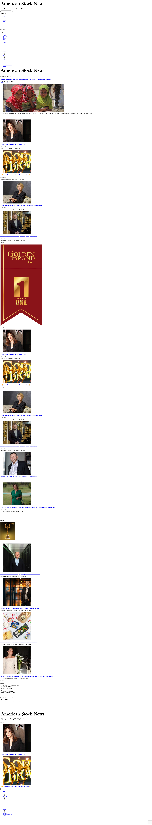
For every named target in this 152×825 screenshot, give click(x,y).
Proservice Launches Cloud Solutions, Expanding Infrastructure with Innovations (20, 574)
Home (4, 41)
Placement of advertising (7, 65)
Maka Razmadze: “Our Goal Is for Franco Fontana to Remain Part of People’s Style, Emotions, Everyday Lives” (28, 507)
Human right (2, 82)
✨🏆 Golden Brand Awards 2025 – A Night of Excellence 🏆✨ (16, 174)
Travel (4, 21)
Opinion (4, 15)
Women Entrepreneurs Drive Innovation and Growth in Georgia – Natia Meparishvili (21, 205)
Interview (4, 18)
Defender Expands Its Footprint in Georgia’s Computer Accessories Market (18, 476)
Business (4, 16)
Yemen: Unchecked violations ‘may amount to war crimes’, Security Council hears (25, 79)
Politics (4, 20)
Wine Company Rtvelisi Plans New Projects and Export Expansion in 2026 (18, 236)
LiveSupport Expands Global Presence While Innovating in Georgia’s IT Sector (19, 608)
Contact (4, 66)
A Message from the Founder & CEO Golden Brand (13, 144)
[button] (12, 11)
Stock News (5, 17)
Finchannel (5, 63)
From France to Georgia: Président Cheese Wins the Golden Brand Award (18, 642)
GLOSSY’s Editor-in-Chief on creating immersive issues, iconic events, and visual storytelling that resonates (26, 676)
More (1, 115)
